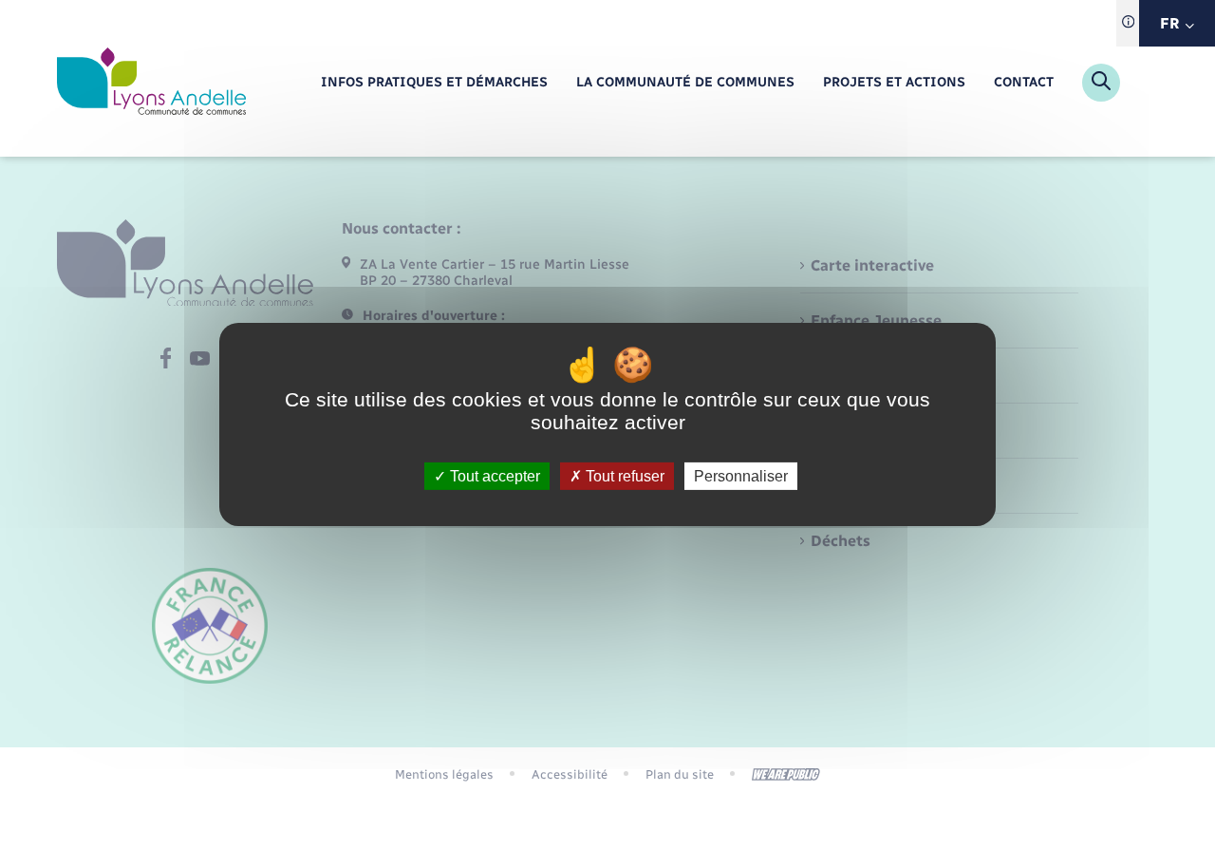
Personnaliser (741, 475)
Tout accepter (493, 475)
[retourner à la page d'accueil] (151, 83)
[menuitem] (434, 83)
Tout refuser (623, 475)
